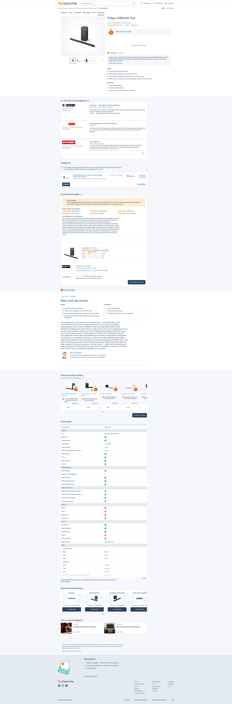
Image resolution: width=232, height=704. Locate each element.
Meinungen (86, 12)
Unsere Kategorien (139, 693)
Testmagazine (156, 682)
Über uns (137, 682)
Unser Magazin (156, 686)
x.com (169, 686)
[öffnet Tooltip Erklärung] (88, 101)
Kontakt (154, 691)
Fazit (93, 12)
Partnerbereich (138, 691)
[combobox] (106, 3)
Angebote (77, 12)
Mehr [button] (104, 178)
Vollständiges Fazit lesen (116, 63)
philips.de (63, 581)
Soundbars (71, 8)
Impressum (127, 700)
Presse (136, 686)
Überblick (64, 12)
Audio (65, 8)
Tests (70, 12)
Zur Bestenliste (72, 610)
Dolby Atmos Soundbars (81, 8)
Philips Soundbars (93, 8)
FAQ (153, 684)
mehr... (143, 153)
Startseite (60, 8)
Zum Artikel (76, 632)
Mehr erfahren (99, 169)
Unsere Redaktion (139, 684)
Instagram (171, 682)
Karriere (136, 688)
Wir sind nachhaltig (169, 8)
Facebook (171, 684)
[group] (79, 60)
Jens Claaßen (77, 353)
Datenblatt (101, 12)
